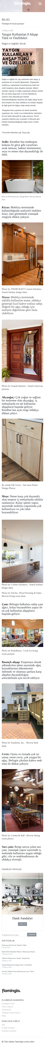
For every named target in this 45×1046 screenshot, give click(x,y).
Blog (4, 1016)
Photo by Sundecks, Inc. (13, 742)
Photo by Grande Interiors (14, 386)
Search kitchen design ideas (14, 292)
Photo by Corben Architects (14, 584)
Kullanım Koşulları (9, 1031)
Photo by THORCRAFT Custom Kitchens (21, 289)
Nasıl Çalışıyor (7, 1007)
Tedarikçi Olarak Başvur (11, 1013)
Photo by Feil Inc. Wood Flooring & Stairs (21, 593)
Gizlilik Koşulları (8, 1028)
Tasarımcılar (6, 1010)
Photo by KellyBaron (12, 650)
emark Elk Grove (13, 485)
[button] (4, 902)
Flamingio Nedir (8, 1004)
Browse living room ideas (13, 596)
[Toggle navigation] (40, 4)
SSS (3, 1025)
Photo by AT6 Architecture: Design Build (15, 197)
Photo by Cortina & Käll (13, 835)
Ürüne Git (22, 924)
